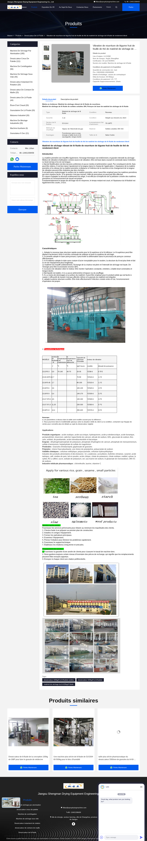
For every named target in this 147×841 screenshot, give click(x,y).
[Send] (141, 837)
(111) (19, 60)
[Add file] (101, 837)
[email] (17, 159)
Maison (24, 7)
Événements (97, 7)
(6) (19, 128)
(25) (22, 91)
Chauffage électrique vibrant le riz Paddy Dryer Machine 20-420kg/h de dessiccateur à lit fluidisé (118, 758)
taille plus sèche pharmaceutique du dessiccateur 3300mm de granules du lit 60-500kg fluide (71, 758)
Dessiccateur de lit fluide (33, 35)
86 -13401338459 (133, 2)
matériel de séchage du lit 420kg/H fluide (59, 684)
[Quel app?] (12, 159)
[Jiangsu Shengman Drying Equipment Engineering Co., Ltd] (14, 7)
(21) (19, 133)
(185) (20, 52)
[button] (11, 737)
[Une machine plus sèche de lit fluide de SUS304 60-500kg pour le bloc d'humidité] (28, 732)
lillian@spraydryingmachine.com (108, 2)
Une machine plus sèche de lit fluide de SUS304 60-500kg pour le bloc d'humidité (28, 758)
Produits (34, 7)
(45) (21, 75)
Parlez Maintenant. (132, 8)
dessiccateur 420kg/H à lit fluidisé (90, 680)
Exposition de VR (48, 7)
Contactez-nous (82, 7)
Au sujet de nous (65, 7)
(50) (21, 67)
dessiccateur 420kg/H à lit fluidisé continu (59, 680)
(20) (21, 83)
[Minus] (141, 786)
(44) (21, 99)
